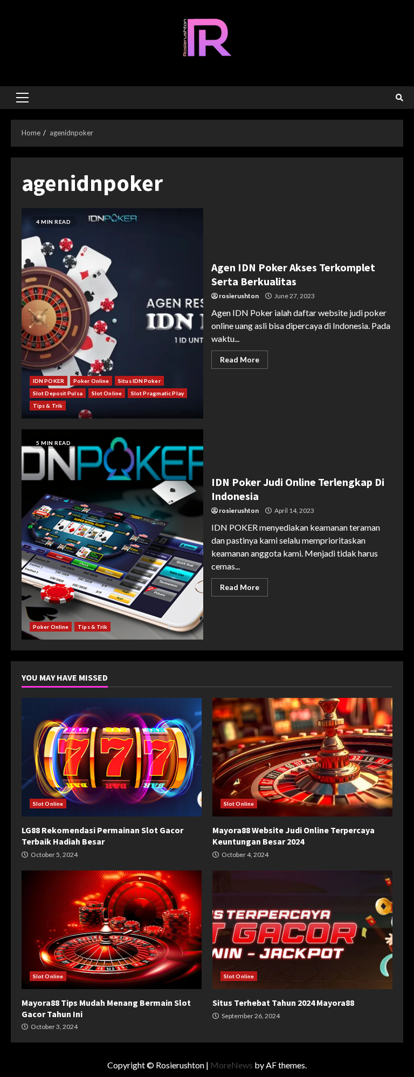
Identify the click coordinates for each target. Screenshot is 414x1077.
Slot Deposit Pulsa (57, 393)
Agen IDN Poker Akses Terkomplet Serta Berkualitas (112, 313)
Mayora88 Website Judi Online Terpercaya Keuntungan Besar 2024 (302, 757)
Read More (239, 359)
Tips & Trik (48, 405)
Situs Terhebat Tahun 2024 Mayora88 (302, 929)
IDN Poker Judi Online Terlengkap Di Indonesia (112, 534)
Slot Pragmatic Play (157, 393)
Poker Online (91, 381)
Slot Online (107, 393)
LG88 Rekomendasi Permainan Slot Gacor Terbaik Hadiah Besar (112, 757)
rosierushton (239, 296)
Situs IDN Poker (139, 381)
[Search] (399, 97)
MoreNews (231, 1065)
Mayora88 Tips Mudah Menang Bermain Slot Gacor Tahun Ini (112, 929)
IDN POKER (48, 381)
